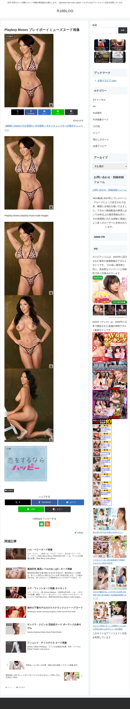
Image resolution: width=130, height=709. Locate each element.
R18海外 (10, 490)
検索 (94, 25)
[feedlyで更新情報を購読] (41, 523)
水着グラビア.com (107, 80)
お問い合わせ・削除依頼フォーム (109, 190)
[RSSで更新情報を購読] (47, 523)
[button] (71, 112)
